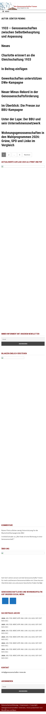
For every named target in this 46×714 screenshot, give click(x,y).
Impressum (24, 705)
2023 (3, 637)
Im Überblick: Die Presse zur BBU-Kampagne (20, 107)
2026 (3, 618)
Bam (14, 710)
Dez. (6, 627)
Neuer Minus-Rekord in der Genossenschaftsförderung (20, 94)
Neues (5, 46)
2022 (3, 643)
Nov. (3, 627)
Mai (22, 618)
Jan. (7, 618)
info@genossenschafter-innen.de (13, 672)
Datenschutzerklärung (9, 705)
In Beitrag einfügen (14, 69)
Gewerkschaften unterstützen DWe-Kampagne (21, 80)
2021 (3, 649)
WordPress (5, 710)
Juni (26, 618)
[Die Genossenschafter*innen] (23, 6)
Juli (29, 618)
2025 (3, 624)
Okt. (40, 624)
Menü (7, 11)
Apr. (19, 631)
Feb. (10, 618)
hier (40, 583)
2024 (3, 631)
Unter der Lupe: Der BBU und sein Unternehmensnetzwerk (21, 121)
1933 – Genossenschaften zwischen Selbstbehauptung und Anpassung (20, 32)
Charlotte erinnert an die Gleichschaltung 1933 (18, 57)
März (15, 631)
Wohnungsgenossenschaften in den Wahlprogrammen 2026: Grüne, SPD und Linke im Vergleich (22, 139)
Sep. (36, 624)
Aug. (33, 618)
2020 (3, 655)
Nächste (27, 155)
